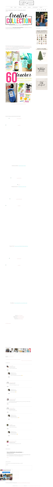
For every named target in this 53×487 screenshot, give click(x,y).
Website (7, 476)
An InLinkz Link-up (8, 323)
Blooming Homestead (20, 317)
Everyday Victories (11, 382)
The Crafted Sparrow (26, 4)
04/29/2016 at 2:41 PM (12, 383)
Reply (7, 386)
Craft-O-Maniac (20, 315)
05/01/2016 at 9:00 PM (13, 432)
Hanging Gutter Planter (22, 165)
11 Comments (9, 11)
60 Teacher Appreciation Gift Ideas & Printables (19, 103)
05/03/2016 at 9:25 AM (12, 442)
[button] (11, 480)
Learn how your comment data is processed (23, 482)
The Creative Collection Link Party (7, 353)
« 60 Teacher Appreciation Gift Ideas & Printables (13, 359)
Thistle (10, 424)
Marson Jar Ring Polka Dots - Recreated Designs (14, 452)
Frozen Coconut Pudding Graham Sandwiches (21, 246)
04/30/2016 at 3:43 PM (12, 425)
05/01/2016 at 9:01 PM (13, 390)
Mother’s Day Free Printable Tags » (26, 360)
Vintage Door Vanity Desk (22, 186)
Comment (7, 464)
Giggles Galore (20, 318)
